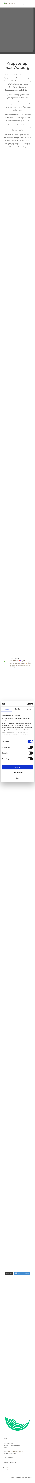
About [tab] (29, 709)
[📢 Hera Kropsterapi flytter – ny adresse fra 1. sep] (18, 800)
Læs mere (17, 319)
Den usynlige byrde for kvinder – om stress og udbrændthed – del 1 (16, 1364)
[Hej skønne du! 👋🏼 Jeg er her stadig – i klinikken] (18, 1192)
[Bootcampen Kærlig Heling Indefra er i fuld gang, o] (18, 1243)
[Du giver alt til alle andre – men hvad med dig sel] (18, 868)
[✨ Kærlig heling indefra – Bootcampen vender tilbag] (18, 1054)
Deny (17, 778)
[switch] (30, 747)
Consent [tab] (6, 709)
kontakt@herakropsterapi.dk (15, 1451)
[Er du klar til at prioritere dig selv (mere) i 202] (18, 955)
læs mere (6, 1340)
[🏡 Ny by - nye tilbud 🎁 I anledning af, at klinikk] (18, 696)
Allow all (17, 767)
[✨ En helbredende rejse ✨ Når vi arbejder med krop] (18, 1126)
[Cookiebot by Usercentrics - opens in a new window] (25, 704)
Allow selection (17, 772)
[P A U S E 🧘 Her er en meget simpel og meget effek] (18, 1008)
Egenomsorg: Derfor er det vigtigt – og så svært (17, 1326)
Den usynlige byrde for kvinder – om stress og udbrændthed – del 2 (16, 1345)
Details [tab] (17, 709)
